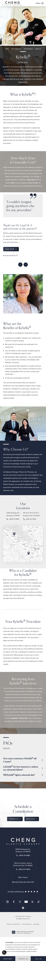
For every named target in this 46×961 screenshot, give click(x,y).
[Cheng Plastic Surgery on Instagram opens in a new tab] (7, 901)
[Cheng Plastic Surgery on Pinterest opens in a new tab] (23, 907)
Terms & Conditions (13, 924)
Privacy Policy (27, 924)
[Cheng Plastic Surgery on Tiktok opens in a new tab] (38, 901)
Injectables (28, 49)
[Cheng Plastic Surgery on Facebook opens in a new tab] (13, 901)
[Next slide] (26, 264)
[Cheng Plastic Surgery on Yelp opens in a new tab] (32, 901)
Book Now (31, 819)
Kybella (38, 49)
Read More (10, 249)
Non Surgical (16, 49)
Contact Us (14, 819)
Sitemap (36, 924)
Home (7, 49)
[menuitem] (7, 901)
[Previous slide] (20, 264)
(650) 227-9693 (31, 519)
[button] (42, 3)
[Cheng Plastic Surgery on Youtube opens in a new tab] (26, 901)
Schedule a (23, 808)
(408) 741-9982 (14, 519)
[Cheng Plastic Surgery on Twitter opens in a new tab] (19, 901)
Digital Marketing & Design (25, 932)
